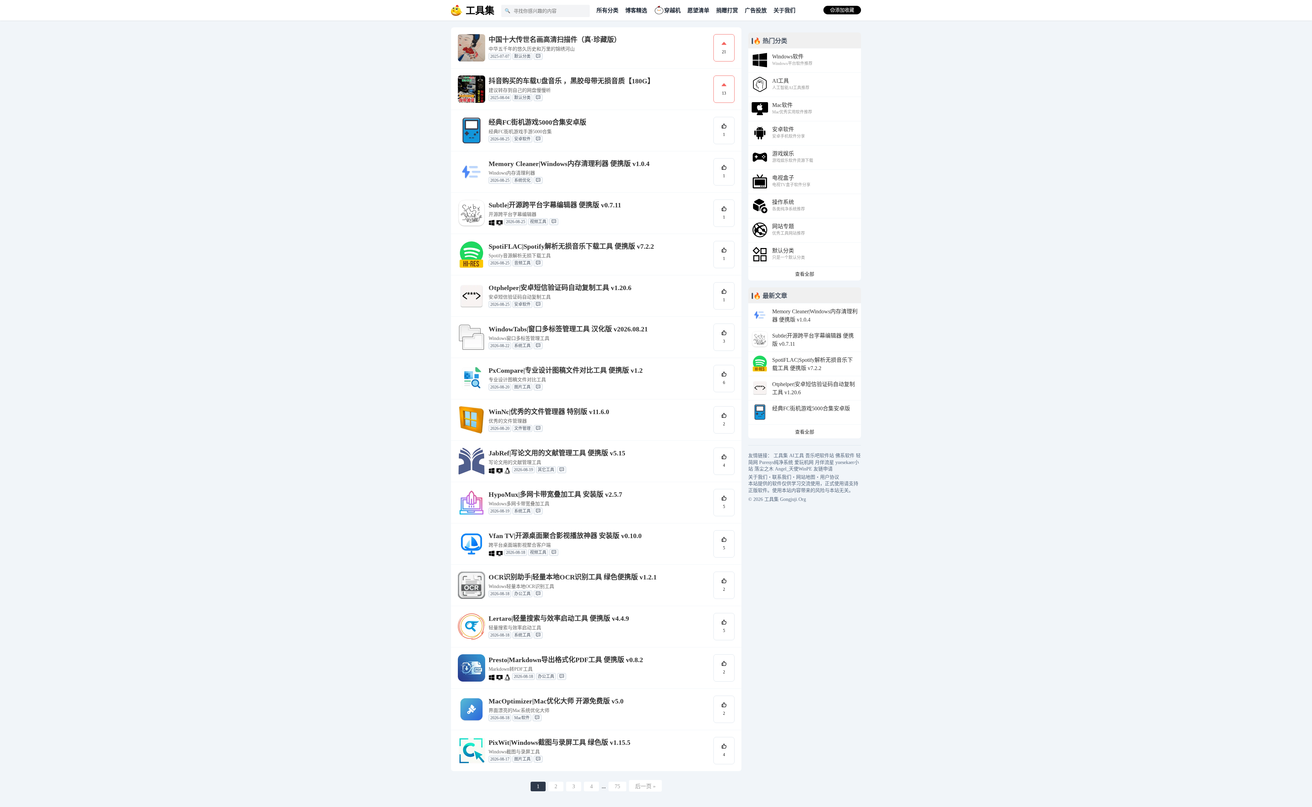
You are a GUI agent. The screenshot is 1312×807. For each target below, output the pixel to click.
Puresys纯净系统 (776, 462)
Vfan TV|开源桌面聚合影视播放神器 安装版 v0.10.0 (565, 535)
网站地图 (805, 477)
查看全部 (804, 274)
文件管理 (522, 428)
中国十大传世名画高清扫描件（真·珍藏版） (555, 39)
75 (617, 786)
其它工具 (546, 469)
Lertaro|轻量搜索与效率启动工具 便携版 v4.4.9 (559, 618)
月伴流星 (824, 462)
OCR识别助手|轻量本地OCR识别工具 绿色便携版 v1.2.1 (573, 577)
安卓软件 (522, 139)
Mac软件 (522, 717)
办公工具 (522, 593)
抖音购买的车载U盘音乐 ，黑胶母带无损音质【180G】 (571, 81)
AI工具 (796, 455)
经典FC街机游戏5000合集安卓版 (537, 122)
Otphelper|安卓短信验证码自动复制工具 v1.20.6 (560, 287)
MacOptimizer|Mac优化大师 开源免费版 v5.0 (556, 701)
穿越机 (672, 10)
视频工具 (538, 221)
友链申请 (823, 468)
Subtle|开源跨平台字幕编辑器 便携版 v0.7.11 (555, 205)
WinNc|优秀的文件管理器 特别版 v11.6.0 (549, 411)
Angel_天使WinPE (793, 468)
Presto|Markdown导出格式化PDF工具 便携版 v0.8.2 (566, 660)
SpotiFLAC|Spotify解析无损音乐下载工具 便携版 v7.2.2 (571, 246)
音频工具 (522, 263)
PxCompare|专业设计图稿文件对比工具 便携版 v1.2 (566, 370)
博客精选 (636, 10)
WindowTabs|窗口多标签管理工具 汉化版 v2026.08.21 (568, 329)
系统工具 (522, 345)
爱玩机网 (804, 462)
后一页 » (645, 786)
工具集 (781, 455)
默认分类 (522, 56)
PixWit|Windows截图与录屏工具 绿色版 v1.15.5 (559, 742)
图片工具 (522, 387)
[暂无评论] (538, 56)
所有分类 (607, 10)
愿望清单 (698, 10)
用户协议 (829, 477)
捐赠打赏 (727, 10)
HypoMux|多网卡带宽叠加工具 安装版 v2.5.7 (555, 494)
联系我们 (781, 477)
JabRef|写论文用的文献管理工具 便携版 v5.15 (557, 453)
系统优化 (522, 180)
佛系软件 (845, 455)
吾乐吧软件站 (819, 455)
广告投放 (756, 10)
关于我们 (784, 10)
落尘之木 (764, 468)
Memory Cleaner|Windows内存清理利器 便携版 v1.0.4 (569, 163)
